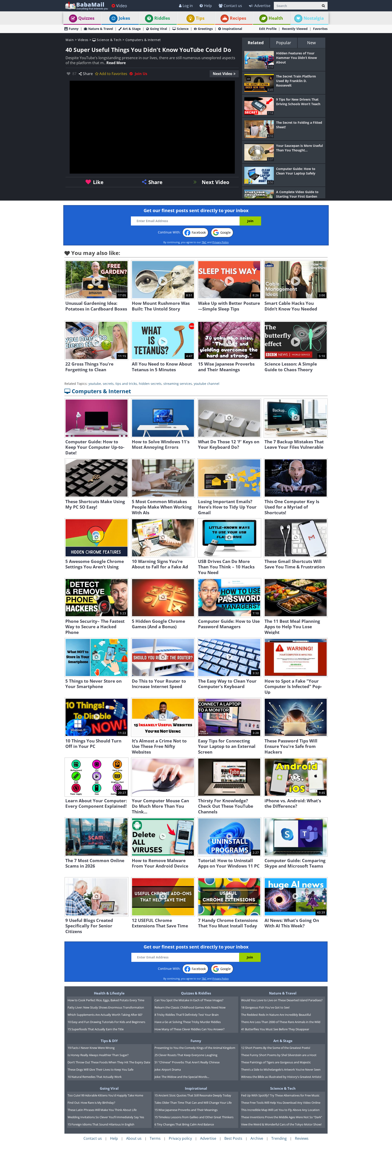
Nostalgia (314, 18)
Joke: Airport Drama (167, 1069)
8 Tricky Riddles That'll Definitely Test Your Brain (186, 1015)
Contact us (233, 5)
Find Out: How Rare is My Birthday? (91, 1103)
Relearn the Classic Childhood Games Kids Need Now (189, 1007)
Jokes (124, 18)
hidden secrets (150, 383)
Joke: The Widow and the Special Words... (181, 1077)
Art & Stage (132, 29)
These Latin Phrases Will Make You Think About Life (102, 1110)
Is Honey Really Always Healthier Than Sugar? (98, 1055)
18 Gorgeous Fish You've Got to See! (265, 1007)
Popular (283, 42)
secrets (108, 383)
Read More (116, 62)
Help (208, 5)
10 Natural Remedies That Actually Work (95, 1077)
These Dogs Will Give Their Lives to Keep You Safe (100, 1069)
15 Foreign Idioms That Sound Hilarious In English (101, 1124)
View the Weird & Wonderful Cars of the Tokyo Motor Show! (281, 1124)
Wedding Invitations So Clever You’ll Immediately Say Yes (106, 1117)
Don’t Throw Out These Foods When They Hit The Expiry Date (109, 1062)
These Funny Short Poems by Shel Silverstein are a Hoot (278, 1055)
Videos (83, 40)
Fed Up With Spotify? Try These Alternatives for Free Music (280, 1095)
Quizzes (86, 18)
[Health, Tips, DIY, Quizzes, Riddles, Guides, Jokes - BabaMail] (86, 5)
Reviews (302, 1138)
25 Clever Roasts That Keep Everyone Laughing (185, 1055)
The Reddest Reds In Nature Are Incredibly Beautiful (276, 1015)
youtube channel (206, 383)
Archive (256, 1138)
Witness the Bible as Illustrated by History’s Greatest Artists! (281, 1077)
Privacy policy (180, 1138)
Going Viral (158, 29)
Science (183, 29)
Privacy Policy (220, 242)
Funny (73, 29)
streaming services (177, 383)
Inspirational (232, 29)
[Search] (323, 6)
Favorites (320, 29)
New (311, 42)
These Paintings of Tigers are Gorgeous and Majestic (276, 1062)
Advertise (262, 5)
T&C (204, 242)
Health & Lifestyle (109, 993)
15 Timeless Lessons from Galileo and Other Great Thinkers (193, 1117)
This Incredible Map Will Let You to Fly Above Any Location (280, 1110)
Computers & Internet (143, 40)
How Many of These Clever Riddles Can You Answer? (189, 1029)
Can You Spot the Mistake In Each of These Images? (188, 1000)
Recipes (238, 18)
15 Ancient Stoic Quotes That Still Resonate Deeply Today (192, 1095)
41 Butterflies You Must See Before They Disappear (275, 1029)
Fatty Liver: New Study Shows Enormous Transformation (106, 1007)
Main (70, 40)
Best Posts (233, 1138)
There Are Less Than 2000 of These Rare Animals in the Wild (280, 1022)
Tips (200, 18)
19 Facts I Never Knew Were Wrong (91, 1048)
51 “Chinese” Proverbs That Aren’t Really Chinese (187, 1062)
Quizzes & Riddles (196, 993)
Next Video (222, 73)
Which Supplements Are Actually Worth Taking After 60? (105, 1015)
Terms (155, 1138)
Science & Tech (108, 40)
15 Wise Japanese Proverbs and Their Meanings (186, 1110)
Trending (279, 1138)
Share (88, 73)
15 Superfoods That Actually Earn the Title (96, 1029)
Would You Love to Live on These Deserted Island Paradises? (282, 1000)
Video (121, 5)
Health (276, 18)
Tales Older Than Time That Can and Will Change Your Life (193, 1103)
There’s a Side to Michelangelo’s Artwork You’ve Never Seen (281, 1069)
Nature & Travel (100, 29)
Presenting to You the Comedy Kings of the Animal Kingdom (194, 1048)
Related (256, 42)
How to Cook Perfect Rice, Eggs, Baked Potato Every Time (106, 1000)
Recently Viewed (295, 29)
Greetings (205, 29)
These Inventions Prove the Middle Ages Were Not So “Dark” (281, 1117)
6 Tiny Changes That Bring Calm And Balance (184, 1124)
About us (134, 1138)
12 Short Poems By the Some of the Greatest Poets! (275, 1048)
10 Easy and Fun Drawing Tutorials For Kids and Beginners (106, 1022)
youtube (94, 383)
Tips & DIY (109, 1040)
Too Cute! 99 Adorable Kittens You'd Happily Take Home (105, 1095)
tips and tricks (126, 383)
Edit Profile (268, 29)
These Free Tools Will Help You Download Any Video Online (280, 1103)
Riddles (162, 18)
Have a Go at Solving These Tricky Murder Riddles (187, 1022)
